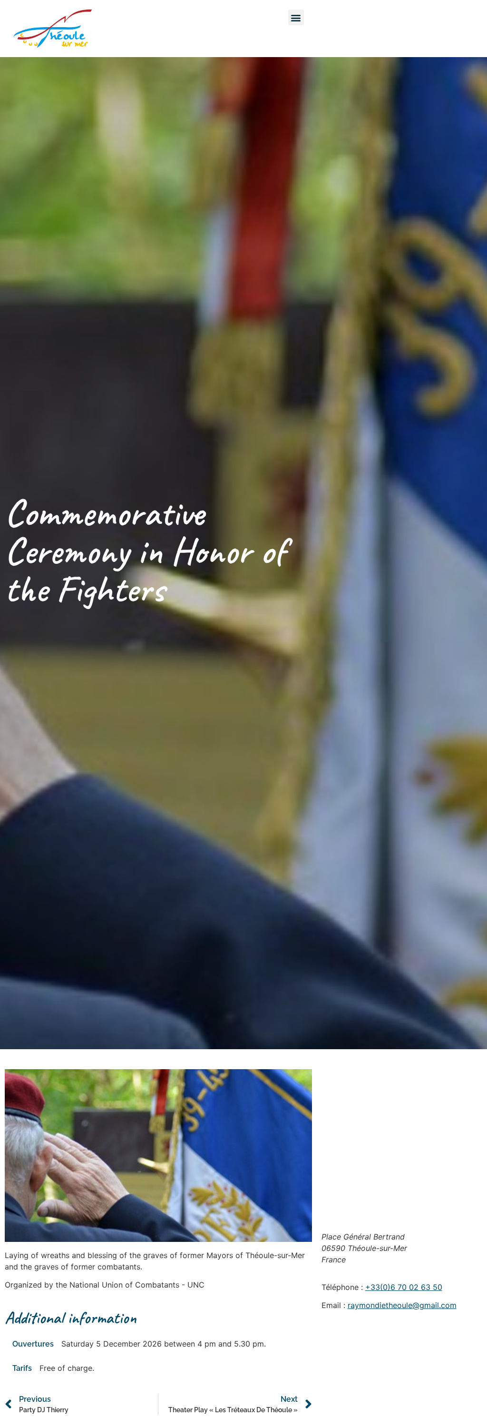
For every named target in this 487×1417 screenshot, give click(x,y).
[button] (296, 17)
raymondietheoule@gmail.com (402, 1305)
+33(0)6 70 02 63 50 (403, 1287)
